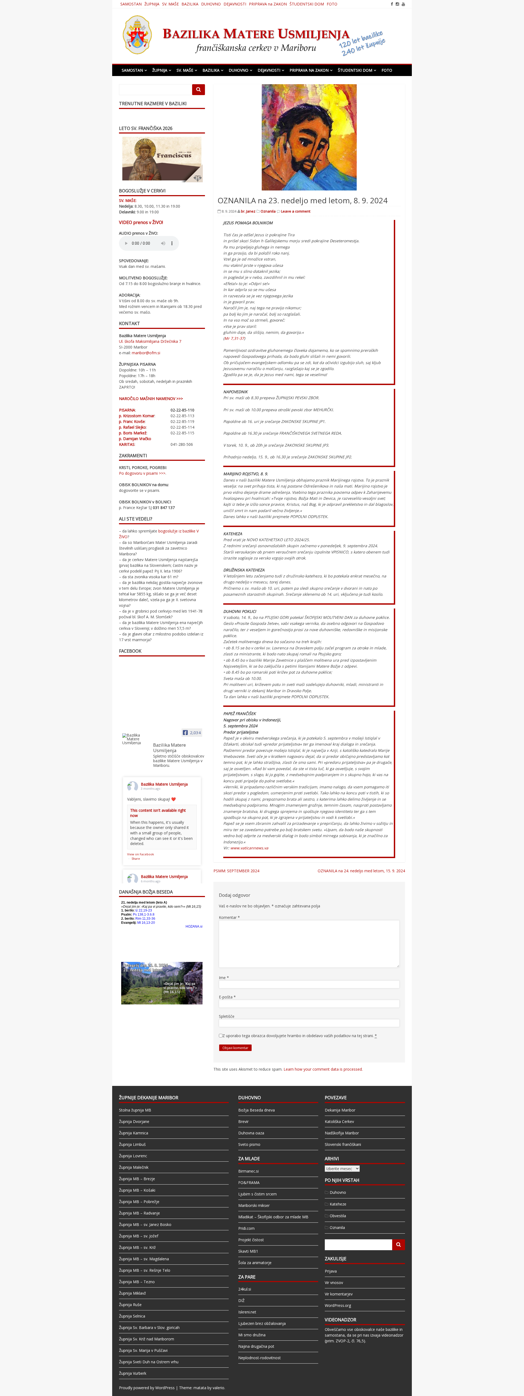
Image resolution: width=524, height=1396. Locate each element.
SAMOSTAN (131, 4)
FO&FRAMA (249, 1182)
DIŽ (241, 1300)
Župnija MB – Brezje (137, 1178)
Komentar (229, 917)
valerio (218, 1387)
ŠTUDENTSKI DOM (307, 4)
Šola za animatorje (255, 1262)
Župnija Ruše (130, 1304)
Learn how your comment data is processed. (323, 1069)
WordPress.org (338, 1305)
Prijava (331, 1271)
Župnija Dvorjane (134, 1121)
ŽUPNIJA (151, 4)
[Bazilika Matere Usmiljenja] (135, 739)
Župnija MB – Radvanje (139, 1213)
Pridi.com (246, 1228)
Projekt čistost (251, 1239)
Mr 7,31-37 (234, 338)
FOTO (332, 4)
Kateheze (338, 1204)
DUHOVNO (211, 4)
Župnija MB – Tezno (137, 1281)
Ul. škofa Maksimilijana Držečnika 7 (150, 341)
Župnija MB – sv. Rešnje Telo (144, 1270)
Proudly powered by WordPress (147, 1387)
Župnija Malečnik (133, 1167)
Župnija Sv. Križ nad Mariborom (146, 1339)
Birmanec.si (248, 1171)
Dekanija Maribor (340, 1110)
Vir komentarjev (339, 1294)
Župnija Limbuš (132, 1144)
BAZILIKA (189, 4)
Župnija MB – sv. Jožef (138, 1235)
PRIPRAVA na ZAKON (268, 4)
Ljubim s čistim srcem (257, 1194)
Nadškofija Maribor (342, 1132)
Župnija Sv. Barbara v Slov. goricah (149, 1327)
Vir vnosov (334, 1282)
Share (136, 858)
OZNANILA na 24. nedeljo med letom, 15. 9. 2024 (361, 870)
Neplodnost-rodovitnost (259, 1357)
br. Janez (248, 211)
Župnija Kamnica (133, 1132)
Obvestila (338, 1215)
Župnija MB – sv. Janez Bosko (145, 1224)
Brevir (243, 1121)
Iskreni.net (247, 1312)
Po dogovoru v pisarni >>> (142, 473)
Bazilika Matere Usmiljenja (164, 784)
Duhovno (338, 1192)
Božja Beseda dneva (256, 1110)
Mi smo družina (252, 1334)
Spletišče (226, 1016)
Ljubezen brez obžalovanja (262, 1323)
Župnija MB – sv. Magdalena (144, 1258)
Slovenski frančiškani (343, 1144)
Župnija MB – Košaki (137, 1190)
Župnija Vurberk (132, 1373)
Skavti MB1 (248, 1251)
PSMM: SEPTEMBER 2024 (236, 870)
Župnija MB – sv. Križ (137, 1247)
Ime (224, 977)
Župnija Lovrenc (133, 1155)
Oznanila (268, 211)
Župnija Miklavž (132, 1293)
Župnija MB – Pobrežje (139, 1201)
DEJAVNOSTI (235, 4)
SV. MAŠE (170, 4)
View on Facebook (140, 854)
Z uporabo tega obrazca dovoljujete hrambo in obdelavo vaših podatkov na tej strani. (299, 1035)
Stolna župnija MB (135, 1110)
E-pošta (227, 997)
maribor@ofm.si (146, 352)
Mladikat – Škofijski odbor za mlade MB (273, 1216)
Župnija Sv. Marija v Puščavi (143, 1350)
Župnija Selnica (132, 1316)
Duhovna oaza (251, 1132)
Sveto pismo (249, 1144)
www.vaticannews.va (249, 847)
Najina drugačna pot (256, 1346)
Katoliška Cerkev (339, 1121)
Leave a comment (295, 211)
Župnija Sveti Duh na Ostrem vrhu (148, 1361)
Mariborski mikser (254, 1205)
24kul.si (244, 1289)
